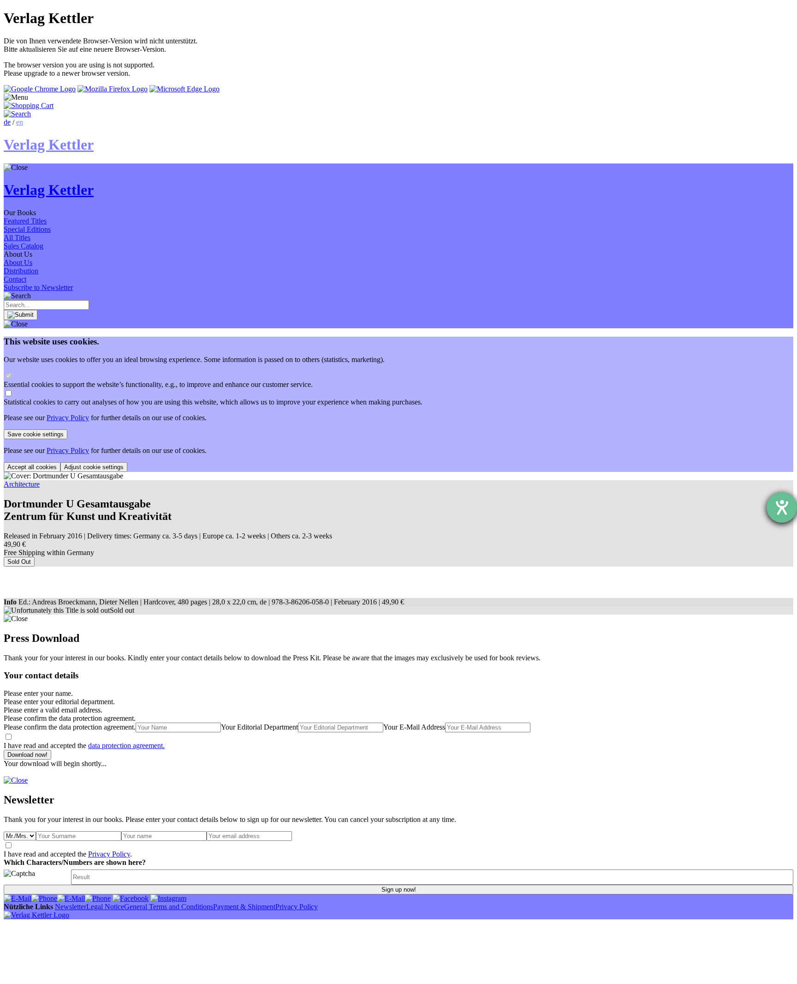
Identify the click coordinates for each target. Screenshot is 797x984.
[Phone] (44, 898)
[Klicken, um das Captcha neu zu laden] (36, 877)
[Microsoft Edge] (184, 89)
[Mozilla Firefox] (112, 89)
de (7, 122)
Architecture (22, 484)
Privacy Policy (68, 418)
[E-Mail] (17, 898)
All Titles (17, 237)
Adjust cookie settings (94, 467)
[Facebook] (131, 898)
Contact (15, 279)
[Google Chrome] (40, 89)
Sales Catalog (23, 246)
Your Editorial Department (259, 727)
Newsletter (70, 907)
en (19, 122)
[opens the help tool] (782, 507)
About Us (18, 262)
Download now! (27, 754)
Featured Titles (25, 221)
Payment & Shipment (244, 907)
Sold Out (19, 561)
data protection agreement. (126, 745)
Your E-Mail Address (414, 727)
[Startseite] (36, 915)
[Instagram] (168, 898)
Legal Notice (105, 907)
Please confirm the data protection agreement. (70, 727)
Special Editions (27, 229)
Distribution (21, 271)
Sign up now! (398, 889)
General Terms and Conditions (168, 907)
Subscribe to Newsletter (38, 287)
